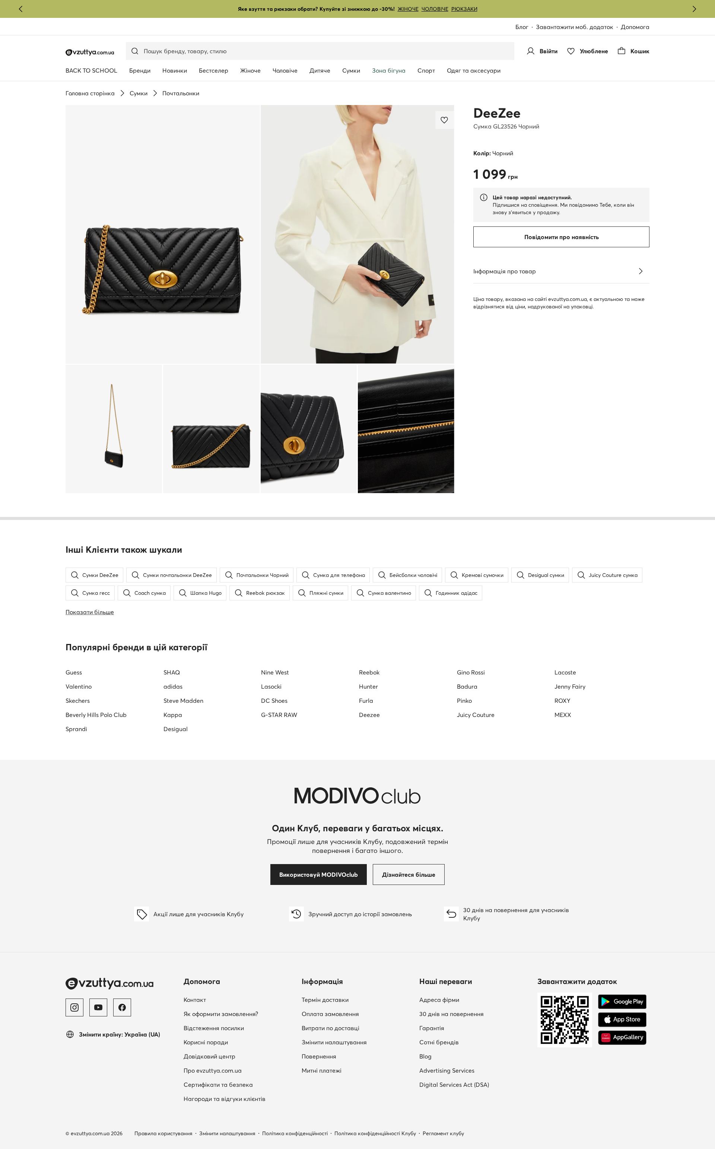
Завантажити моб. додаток (574, 27)
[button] (163, 234)
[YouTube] (98, 1007)
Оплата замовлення (330, 1014)
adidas (172, 686)
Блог (521, 27)
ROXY (562, 700)
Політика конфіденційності (295, 1133)
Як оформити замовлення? (221, 1014)
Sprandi (76, 729)
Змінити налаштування (334, 1042)
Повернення (319, 1056)
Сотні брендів (439, 1042)
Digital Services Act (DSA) (454, 1084)
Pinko (464, 700)
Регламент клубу (443, 1133)
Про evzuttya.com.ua (213, 1070)
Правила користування (163, 1133)
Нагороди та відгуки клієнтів (225, 1098)
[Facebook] (122, 1007)
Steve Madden (183, 700)
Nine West (275, 672)
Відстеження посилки (214, 1028)
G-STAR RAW (279, 714)
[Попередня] (21, 9)
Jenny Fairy (569, 686)
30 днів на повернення (451, 1014)
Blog (425, 1056)
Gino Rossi (471, 672)
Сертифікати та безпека (218, 1084)
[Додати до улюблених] (445, 120)
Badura (467, 686)
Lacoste (565, 672)
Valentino (79, 686)
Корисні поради (206, 1042)
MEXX (562, 714)
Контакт (195, 999)
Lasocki (271, 686)
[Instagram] (74, 1007)
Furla (366, 700)
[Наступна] (694, 9)
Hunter (368, 686)
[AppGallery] (622, 1037)
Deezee (369, 714)
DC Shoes (274, 700)
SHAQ (171, 672)
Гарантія (431, 1028)
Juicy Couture (476, 714)
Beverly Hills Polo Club (96, 714)
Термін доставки (325, 999)
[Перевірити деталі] (640, 271)
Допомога (635, 27)
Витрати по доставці (330, 1028)
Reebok (369, 672)
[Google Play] (622, 1001)
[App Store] (622, 1019)
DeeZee (497, 113)
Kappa (172, 714)
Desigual (175, 729)
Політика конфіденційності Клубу (375, 1133)
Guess (74, 672)
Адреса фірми (439, 999)
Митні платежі (321, 1070)
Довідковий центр (209, 1056)
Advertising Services (446, 1070)
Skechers (78, 700)
